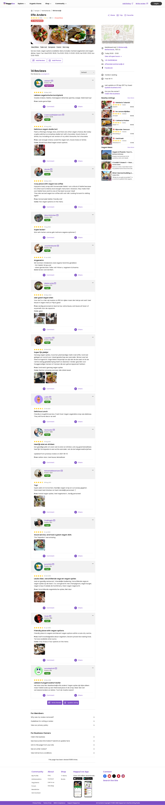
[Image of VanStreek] (106, 141)
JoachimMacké (50, 246)
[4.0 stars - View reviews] (117, 105)
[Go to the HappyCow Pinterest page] (118, 776)
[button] (117, 32)
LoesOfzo (48, 338)
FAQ (49, 775)
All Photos (87, 42)
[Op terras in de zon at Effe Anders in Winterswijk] (39, 649)
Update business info (113, 87)
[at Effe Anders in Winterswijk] (39, 318)
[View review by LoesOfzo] (38, 340)
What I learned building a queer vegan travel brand (132, 173)
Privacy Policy (37, 803)
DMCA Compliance (59, 803)
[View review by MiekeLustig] (38, 285)
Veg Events (35, 783)
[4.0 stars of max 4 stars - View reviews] (35, 18)
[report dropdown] (93, 80)
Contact (51, 779)
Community (60, 3)
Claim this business (38, 737)
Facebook (109, 68)
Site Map (51, 786)
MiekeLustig (48, 283)
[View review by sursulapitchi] (38, 670)
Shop (47, 3)
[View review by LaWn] (38, 399)
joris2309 (48, 564)
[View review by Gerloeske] (38, 432)
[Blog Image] (106, 155)
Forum (34, 786)
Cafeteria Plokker (122, 120)
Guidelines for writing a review (42, 721)
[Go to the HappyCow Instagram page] (123, 776)
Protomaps (111, 42)
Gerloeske (48, 430)
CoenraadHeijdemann (53, 115)
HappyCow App (81, 771)
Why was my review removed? (42, 717)
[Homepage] (9, 3)
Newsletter (35, 789)
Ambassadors (36, 779)
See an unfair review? (39, 749)
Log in (156, 3)
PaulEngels (48, 520)
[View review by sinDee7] (38, 83)
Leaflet (105, 42)
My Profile (35, 776)
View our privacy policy (39, 725)
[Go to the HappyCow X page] (114, 776)
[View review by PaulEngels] (38, 522)
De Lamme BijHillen (122, 111)
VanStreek (119, 138)
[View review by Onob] (38, 618)
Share (112, 15)
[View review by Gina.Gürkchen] (38, 217)
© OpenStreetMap (120, 42)
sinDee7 (47, 81)
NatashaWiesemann (52, 471)
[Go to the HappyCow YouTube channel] (109, 776)
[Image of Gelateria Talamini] (106, 105)
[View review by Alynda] (38, 171)
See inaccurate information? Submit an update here (50, 741)
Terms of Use (47, 803)
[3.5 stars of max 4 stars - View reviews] (117, 131)
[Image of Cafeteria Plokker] (106, 123)
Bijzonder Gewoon (122, 129)
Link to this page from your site (42, 745)
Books (63, 779)
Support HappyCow (74, 803)
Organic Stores (35, 3)
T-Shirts (64, 776)
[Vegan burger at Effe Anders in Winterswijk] (39, 596)
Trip (121, 15)
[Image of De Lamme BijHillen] (106, 114)
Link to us (51, 782)
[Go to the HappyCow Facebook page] (105, 776)
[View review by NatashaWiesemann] (38, 473)
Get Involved (36, 793)
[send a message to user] (52, 81)
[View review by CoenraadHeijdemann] (38, 117)
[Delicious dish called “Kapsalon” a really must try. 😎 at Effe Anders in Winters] (39, 544)
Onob (46, 616)
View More (130, 98)
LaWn (46, 397)
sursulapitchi (45, 74)
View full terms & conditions (41, 753)
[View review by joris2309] (38, 566)
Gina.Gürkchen (50, 215)
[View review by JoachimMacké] (38, 248)
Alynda (47, 169)
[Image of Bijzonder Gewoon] (106, 132)
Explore (21, 3)
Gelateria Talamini (122, 102)
